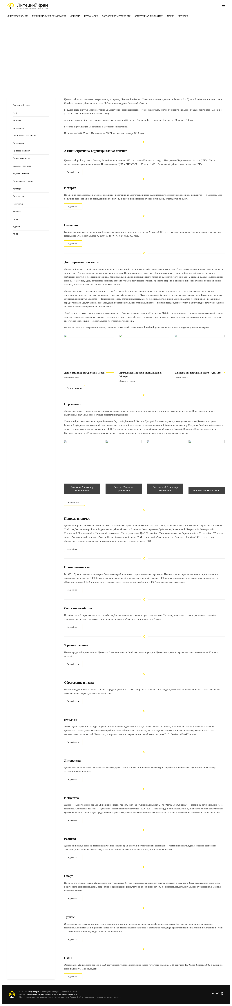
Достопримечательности (24, 135)
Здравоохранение (21, 173)
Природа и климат (21, 151)
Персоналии (18, 143)
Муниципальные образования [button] (49, 16)
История (17, 120)
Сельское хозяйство (22, 166)
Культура (17, 189)
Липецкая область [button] (17, 16)
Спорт (16, 219)
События (75, 16)
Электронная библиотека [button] (149, 16)
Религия (17, 211)
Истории (183, 16)
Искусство (18, 204)
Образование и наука (23, 181)
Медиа (170, 16)
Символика (18, 128)
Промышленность (21, 158)
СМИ (15, 234)
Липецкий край (32, 991)
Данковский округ (21, 105)
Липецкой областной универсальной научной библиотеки (51, 994)
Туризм (16, 227)
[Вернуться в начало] (27, 6)
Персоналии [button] (91, 16)
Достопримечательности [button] (116, 16)
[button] (223, 6)
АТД (15, 113)
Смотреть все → (74, 388)
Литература (18, 196)
